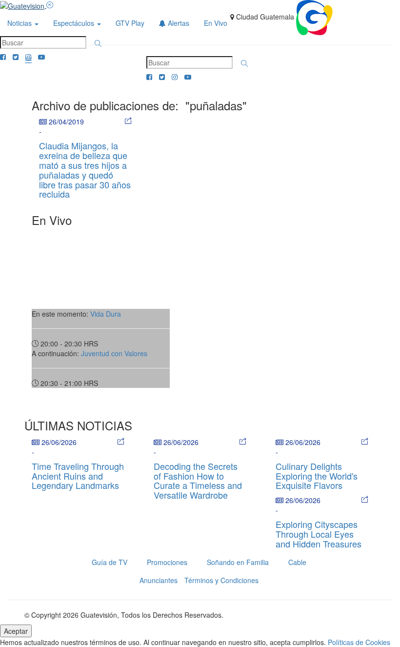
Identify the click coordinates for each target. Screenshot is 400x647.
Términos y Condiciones (221, 580)
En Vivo (215, 23)
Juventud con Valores (114, 353)
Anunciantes (159, 580)
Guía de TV (109, 562)
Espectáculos (74, 23)
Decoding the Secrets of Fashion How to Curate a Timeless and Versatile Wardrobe (198, 480)
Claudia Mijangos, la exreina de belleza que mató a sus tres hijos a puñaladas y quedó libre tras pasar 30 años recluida (85, 169)
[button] (98, 43)
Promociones (167, 562)
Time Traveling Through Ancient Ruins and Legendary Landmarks (78, 476)
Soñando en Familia (238, 562)
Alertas (177, 23)
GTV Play (130, 23)
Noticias (20, 23)
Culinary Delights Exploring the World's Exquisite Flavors (317, 476)
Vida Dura (105, 314)
